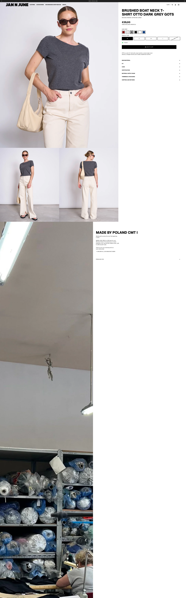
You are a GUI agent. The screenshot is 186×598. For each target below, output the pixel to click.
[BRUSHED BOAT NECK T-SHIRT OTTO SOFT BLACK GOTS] (135, 32)
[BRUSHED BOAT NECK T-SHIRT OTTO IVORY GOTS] (127, 32)
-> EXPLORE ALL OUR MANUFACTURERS (105, 251)
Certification (126, 70)
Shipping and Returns (128, 80)
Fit (122, 63)
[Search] (172, 4)
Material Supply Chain (128, 73)
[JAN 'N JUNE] (17, 4)
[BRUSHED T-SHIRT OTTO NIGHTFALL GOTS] (144, 32)
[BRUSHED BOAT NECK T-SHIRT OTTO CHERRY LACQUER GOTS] (123, 32)
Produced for (100, 259)
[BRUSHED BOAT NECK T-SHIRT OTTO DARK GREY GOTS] (131, 32)
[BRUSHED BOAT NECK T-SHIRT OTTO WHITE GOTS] (139, 32)
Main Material (126, 60)
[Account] (175, 4)
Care (123, 67)
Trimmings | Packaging (128, 76)
